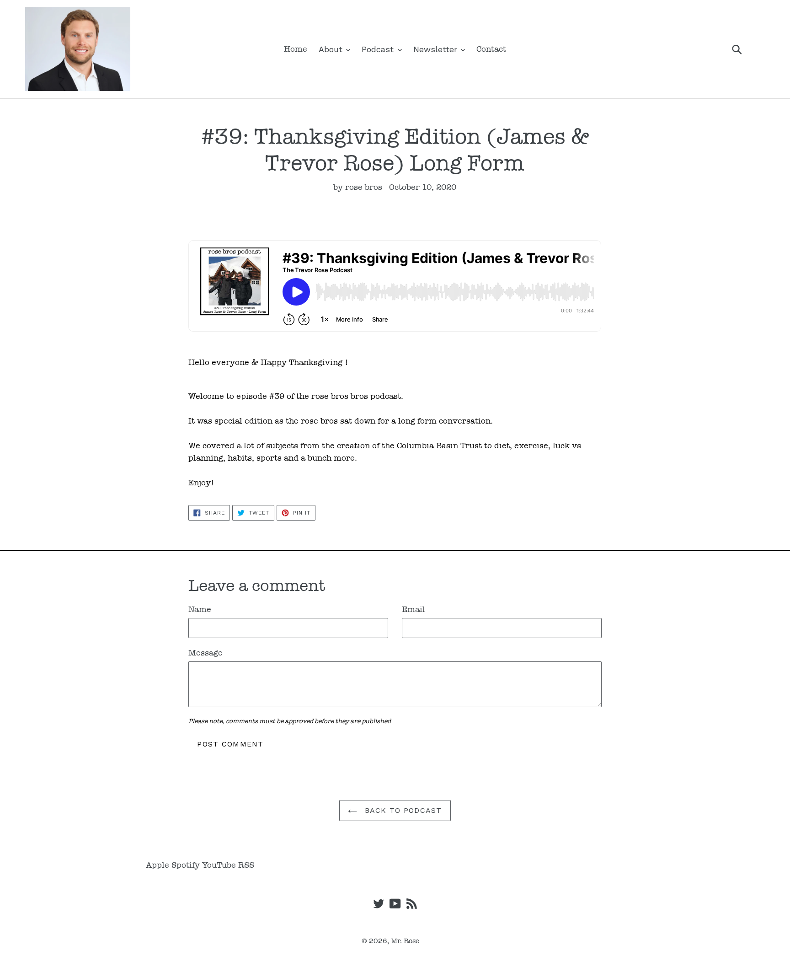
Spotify (185, 865)
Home (295, 49)
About (332, 49)
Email (413, 609)
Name (199, 609)
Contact (491, 49)
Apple (157, 865)
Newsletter (436, 49)
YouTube (219, 865)
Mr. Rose (405, 941)
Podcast (379, 49)
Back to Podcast (402, 810)
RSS (246, 865)
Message (205, 653)
